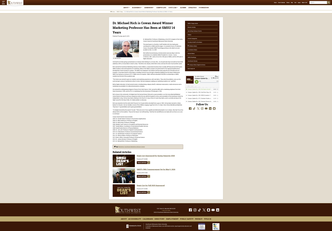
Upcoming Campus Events (195, 31)
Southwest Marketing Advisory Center (135, 147)
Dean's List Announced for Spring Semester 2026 (156, 156)
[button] (3, 2)
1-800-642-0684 (166, 210)
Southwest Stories (192, 61)
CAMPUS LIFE (161, 7)
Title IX (207, 219)
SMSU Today (120, 11)
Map (292, 2)
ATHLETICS (192, 7)
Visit (295, 2)
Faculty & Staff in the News (195, 42)
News (275, 2)
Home (113, 11)
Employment (172, 219)
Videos (288, 2)
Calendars (148, 219)
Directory (159, 219)
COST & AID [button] (173, 7)
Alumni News (191, 53)
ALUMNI (183, 7)
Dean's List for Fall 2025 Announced (151, 186)
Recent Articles (192, 27)
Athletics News (193, 46)
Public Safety (186, 219)
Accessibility (134, 219)
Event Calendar (281, 2)
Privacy (198, 219)
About (124, 219)
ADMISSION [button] (148, 7)
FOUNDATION (204, 7)
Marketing (121, 147)
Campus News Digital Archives (197, 65)
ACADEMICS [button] (136, 7)
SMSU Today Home (193, 23)
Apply (299, 2)
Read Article (142, 162)
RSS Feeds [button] (190, 68)
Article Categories (192, 38)
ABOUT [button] (125, 7)
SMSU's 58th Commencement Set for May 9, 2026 (156, 169)
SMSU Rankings (192, 57)
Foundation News (192, 50)
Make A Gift (304, 2)
